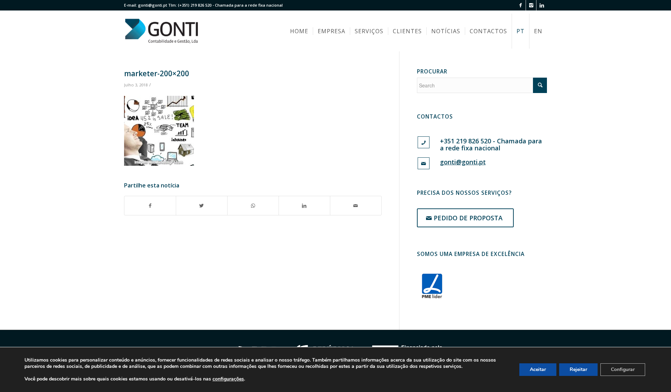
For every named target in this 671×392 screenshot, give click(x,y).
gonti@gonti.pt (152, 5)
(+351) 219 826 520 (194, 5)
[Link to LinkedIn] (541, 5)
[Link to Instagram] (531, 5)
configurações (228, 379)
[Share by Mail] (355, 205)
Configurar (623, 369)
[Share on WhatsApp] (253, 205)
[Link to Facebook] (520, 5)
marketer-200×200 (156, 73)
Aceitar (538, 369)
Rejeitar (578, 369)
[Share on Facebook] (150, 205)
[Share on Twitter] (201, 205)
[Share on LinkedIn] (304, 205)
